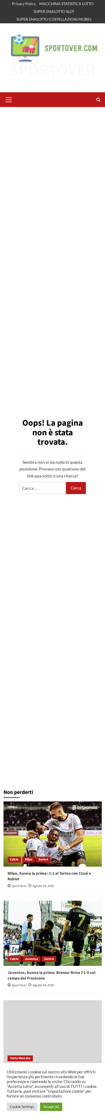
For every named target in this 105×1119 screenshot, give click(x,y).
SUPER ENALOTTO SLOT (54, 11)
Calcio (14, 859)
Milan (28, 859)
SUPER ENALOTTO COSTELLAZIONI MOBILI (53, 19)
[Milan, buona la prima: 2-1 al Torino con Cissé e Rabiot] (53, 834)
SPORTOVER (52, 70)
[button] (9, 99)
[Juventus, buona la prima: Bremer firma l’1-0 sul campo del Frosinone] (53, 933)
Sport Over (19, 886)
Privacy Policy (24, 3)
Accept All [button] (51, 1107)
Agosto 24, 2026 (43, 886)
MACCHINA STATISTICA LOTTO (66, 3)
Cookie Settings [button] (22, 1107)
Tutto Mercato (20, 1058)
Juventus (31, 959)
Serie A (43, 859)
